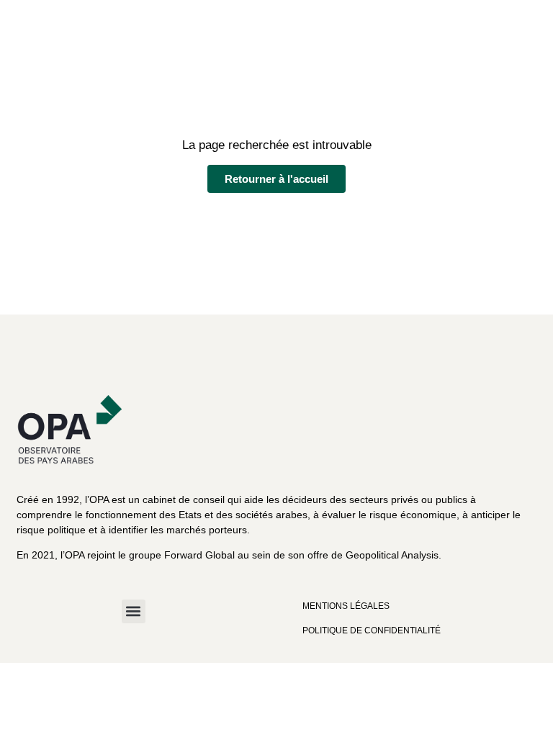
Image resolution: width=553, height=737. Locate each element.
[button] (133, 611)
